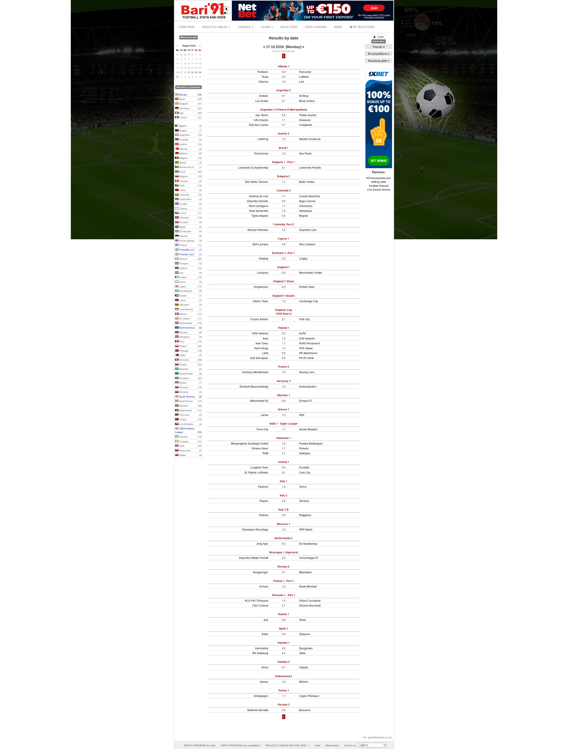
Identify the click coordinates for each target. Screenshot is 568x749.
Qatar (190, 355)
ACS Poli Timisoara (256, 600)
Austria (190, 144)
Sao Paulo (305, 153)
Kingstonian (261, 287)
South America (190, 396)
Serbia (190, 382)
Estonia (190, 236)
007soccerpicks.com (378, 178)
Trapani (263, 501)
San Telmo (261, 115)
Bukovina (304, 710)
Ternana (304, 501)
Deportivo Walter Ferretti (253, 558)
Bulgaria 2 (283, 176)
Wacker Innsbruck (310, 139)
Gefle (302, 653)
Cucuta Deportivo (309, 196)
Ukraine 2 (284, 704)
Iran (190, 272)
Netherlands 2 (283, 538)
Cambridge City (308, 301)
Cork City (304, 472)
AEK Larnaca (260, 244)
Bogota (303, 215)
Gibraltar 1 (283, 395)
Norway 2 (284, 566)
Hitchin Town (260, 301)
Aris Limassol (307, 244)
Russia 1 (283, 614)
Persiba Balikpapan (311, 443)
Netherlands (190, 323)
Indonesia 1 (283, 438)
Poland (190, 346)
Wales (190, 455)
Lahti (265, 353)
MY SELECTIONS (363, 27)
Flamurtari (305, 72)
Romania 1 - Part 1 (283, 595)
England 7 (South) (283, 296)
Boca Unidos (307, 101)
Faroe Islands (190, 240)
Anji (266, 620)
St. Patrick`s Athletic (256, 472)
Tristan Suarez (307, 115)
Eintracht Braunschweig (254, 386)
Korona (263, 586)
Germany (190, 108)
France (190, 117)
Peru (190, 341)
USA (190, 445)
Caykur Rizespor (309, 696)
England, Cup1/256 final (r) (283, 312)
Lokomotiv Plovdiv (310, 167)
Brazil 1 (283, 148)
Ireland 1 (283, 462)
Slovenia (190, 392)
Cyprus (190, 208)
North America (190, 327)
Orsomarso (305, 206)
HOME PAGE (187, 27)
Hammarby (261, 648)
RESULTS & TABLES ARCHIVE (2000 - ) (288, 745)
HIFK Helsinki (260, 333)
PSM (265, 453)
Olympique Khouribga (255, 529)
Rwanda (190, 369)
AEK (301, 415)
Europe (190, 94)
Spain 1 (283, 628)
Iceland (190, 268)
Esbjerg (263, 258)
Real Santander (258, 211)
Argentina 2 (283, 90)
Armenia (190, 139)
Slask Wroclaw (308, 586)
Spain (190, 99)
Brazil (190, 171)
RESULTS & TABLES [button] (215, 27)
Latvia (190, 300)
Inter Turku (262, 343)
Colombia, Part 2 (283, 224)
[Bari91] (203, 10)
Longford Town (259, 467)
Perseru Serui (260, 448)
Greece (190, 258)
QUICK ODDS (288, 27)
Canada (190, 181)
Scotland (190, 378)
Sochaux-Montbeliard (255, 372)
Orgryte (303, 667)
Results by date (377, 60)
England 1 (283, 267)
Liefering (263, 139)
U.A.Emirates (190, 424)
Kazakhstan (190, 291)
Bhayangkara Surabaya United (249, 443)
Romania (190, 359)
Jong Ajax (262, 543)
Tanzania (190, 414)
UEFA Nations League (188, 430)
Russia (190, 364)
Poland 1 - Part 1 (283, 581)
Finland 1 (283, 328)
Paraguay (190, 336)
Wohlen (303, 681)
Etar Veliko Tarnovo (256, 181)
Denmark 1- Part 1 (283, 253)
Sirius (264, 667)
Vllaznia (263, 81)
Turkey (190, 419)
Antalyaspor (261, 696)
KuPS (302, 333)
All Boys (304, 96)
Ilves (265, 338)
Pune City (262, 429)
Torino (303, 486)
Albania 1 (284, 66)
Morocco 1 (283, 524)
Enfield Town (307, 287)
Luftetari (304, 76)
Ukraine (190, 436)
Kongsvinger (260, 572)
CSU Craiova (260, 605)
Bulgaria (190, 176)
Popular (378, 47)
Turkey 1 (283, 690)
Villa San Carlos (258, 125)
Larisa (264, 415)
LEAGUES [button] (244, 27)
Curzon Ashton (259, 319)
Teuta (265, 76)
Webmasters (332, 745)
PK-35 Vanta (306, 358)
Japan (190, 286)
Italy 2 (283, 495)
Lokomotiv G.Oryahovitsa (253, 167)
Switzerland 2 (283, 676)
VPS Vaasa (306, 348)
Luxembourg (190, 309)
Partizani (263, 72)
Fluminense (261, 153)
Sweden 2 (284, 662)
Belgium (190, 158)
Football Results (379, 185)
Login (380, 36)
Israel (190, 281)
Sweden (190, 405)
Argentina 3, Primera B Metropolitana (283, 109)
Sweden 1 (284, 643)
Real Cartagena (258, 206)
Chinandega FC (308, 558)
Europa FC (305, 400)
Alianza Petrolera (257, 230)
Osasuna (304, 634)
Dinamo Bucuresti (310, 605)
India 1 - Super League (284, 423)
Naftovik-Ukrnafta (257, 710)
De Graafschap (308, 543)
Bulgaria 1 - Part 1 (283, 162)
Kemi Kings (261, 348)
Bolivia (190, 162)
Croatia (190, 203)
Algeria (190, 125)
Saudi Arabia (190, 373)
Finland (190, 245)
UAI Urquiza (261, 120)
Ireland (190, 277)
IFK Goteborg (260, 653)
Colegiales (305, 125)
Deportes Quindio (257, 201)
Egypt (190, 226)
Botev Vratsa (306, 181)
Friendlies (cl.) (190, 249)
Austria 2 (283, 133)
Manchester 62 (259, 400)
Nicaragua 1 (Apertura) (283, 552)
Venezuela (190, 450)
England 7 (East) (283, 281)
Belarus (190, 153)
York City (304, 319)
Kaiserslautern (308, 386)
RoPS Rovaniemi (309, 343)
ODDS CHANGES (316, 27)
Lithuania (190, 304)
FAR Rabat (305, 529)
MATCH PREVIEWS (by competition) (240, 745)
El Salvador (190, 231)
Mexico (190, 314)
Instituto (263, 96)
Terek (302, 620)
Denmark (190, 217)
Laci (301, 81)
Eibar (265, 634)
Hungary (190, 263)
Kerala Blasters (308, 429)
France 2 (283, 367)
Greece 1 (283, 409)
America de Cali (258, 196)
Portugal (190, 350)
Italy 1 (283, 481)
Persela (303, 448)
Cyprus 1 (283, 238)
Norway (190, 332)
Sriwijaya (304, 453)
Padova (263, 515)
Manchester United (310, 272)
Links (317, 745)
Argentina (190, 135)
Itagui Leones (307, 201)
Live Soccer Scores (378, 189)
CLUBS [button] (266, 27)
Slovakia (190, 387)
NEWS (338, 27)
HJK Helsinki (307, 338)
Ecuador (190, 222)
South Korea (190, 401)
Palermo (263, 486)
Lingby (303, 258)
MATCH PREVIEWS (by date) (200, 745)
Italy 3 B (283, 509)
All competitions (378, 53)
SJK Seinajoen (259, 358)
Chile (190, 185)
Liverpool (262, 272)
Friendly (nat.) (190, 254)
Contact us (350, 745)
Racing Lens (306, 372)
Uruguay (190, 441)
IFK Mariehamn (308, 353)
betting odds (378, 181)
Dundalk (304, 467)
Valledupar (305, 211)
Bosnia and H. (190, 167)
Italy (190, 113)
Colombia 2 (283, 190)
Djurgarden (306, 648)
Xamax (264, 681)
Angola (190, 130)
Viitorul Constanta (310, 600)
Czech (190, 213)
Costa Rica (190, 199)
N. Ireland (190, 318)
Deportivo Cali (307, 230)
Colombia (190, 194)
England (190, 103)
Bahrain (190, 148)
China (190, 190)
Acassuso (305, 120)
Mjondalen (305, 572)
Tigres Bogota (259, 215)
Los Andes (261, 101)
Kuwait (190, 295)
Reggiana (305, 515)
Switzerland (190, 410)
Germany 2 (284, 381)
